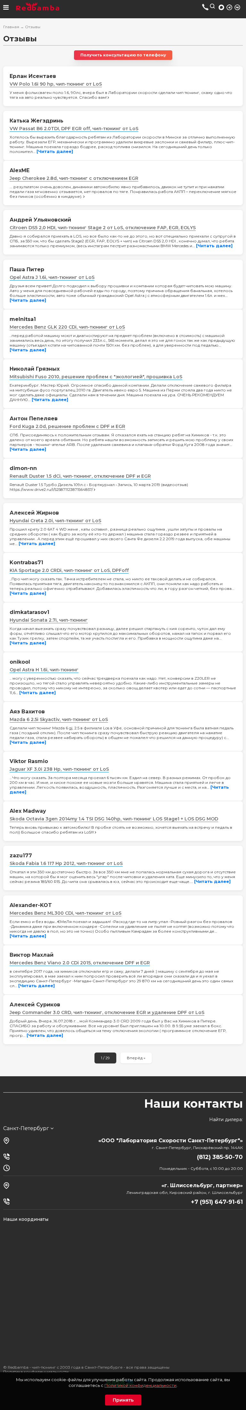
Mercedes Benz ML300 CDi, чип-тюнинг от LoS (65, 913)
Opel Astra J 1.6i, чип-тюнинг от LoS (52, 277)
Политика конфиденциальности (36, 1371)
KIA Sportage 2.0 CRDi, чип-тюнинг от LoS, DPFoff (69, 570)
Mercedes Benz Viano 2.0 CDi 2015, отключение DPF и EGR (80, 963)
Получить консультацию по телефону (123, 55)
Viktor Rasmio (29, 761)
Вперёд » (136, 1057)
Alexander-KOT (31, 905)
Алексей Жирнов (34, 513)
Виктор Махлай (31, 955)
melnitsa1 (23, 319)
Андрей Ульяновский (40, 220)
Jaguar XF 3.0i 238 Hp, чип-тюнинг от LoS (59, 769)
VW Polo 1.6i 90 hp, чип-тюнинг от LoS (56, 84)
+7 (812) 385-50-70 (205, 7)
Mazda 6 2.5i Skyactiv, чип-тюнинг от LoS (59, 719)
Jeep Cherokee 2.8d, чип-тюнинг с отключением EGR (74, 178)
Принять (123, 1400)
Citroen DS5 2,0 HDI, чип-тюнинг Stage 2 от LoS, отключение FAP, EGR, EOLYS (103, 228)
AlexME (19, 170)
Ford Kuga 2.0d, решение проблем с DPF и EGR (67, 426)
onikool (20, 662)
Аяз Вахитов (27, 712)
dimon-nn (23, 468)
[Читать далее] (55, 151)
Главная (11, 26)
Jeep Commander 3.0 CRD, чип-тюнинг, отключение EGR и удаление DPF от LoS (107, 1012)
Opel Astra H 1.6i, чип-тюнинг (44, 670)
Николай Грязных (35, 369)
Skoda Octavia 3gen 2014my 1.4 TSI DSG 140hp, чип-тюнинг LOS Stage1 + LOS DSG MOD (114, 819)
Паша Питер (27, 269)
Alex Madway (28, 811)
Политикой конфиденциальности (140, 1385)
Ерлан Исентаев (33, 76)
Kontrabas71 (26, 562)
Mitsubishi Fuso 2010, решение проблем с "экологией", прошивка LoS (96, 377)
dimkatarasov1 (29, 612)
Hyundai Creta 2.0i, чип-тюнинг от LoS (55, 521)
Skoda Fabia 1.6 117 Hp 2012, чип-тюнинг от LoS (66, 863)
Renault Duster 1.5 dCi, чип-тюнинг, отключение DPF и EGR (80, 476)
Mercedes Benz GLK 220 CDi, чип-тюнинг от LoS (67, 327)
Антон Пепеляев (34, 418)
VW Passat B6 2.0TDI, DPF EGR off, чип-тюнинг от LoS (74, 128)
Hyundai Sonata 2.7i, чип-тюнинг (49, 620)
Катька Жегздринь (36, 121)
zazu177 (21, 855)
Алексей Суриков (35, 1005)
